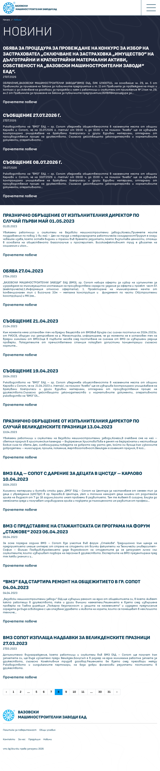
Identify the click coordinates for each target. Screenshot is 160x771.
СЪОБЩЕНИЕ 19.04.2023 (30, 371)
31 (109, 692)
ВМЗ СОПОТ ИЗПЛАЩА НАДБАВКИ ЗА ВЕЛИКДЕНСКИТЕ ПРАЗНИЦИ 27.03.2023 (76, 640)
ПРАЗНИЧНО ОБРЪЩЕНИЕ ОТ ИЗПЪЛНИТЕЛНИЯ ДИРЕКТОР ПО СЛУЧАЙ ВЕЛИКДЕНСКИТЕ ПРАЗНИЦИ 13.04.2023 (71, 424)
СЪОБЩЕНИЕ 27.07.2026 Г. (32, 115)
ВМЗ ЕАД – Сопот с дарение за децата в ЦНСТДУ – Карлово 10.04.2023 (72, 476)
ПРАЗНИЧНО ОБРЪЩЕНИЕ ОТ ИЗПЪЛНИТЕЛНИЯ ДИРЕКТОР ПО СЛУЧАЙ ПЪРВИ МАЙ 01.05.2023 (71, 218)
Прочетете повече (20, 102)
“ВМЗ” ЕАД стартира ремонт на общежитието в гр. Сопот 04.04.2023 (71, 585)
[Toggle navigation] (150, 7)
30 (100, 692)
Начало (6, 19)
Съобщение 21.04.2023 (30, 321)
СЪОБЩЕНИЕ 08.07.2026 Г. (32, 162)
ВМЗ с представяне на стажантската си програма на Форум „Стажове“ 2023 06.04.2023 (76, 529)
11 (82, 692)
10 (74, 692)
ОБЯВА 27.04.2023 (23, 271)
